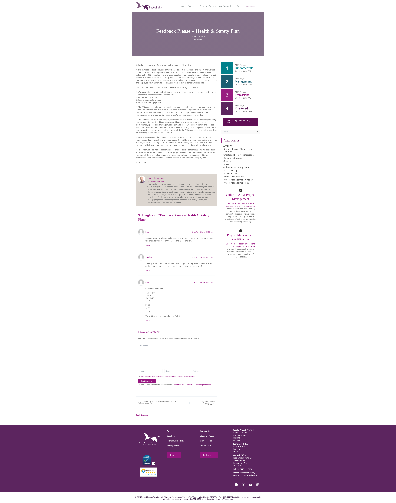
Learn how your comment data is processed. (192, 384)
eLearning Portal (207, 436)
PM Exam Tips (230, 173)
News (226, 164)
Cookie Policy (205, 445)
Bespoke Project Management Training (238, 150)
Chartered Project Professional (238, 154)
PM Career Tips (231, 170)
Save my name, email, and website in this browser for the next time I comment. (168, 377)
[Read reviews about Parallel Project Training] (148, 471)
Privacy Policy (173, 445)
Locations (171, 436)
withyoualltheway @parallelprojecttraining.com (245, 473)
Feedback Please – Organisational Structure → (208, 402)
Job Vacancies (206, 441)
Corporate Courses (232, 158)
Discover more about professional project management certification (240, 245)
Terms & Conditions (175, 441)
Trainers (170, 431)
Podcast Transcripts (233, 176)
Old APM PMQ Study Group (236, 167)
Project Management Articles (238, 179)
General (227, 161)
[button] (195, 6)
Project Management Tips (236, 182)
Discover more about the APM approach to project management (240, 204)
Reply (148, 245)
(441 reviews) (150, 475)
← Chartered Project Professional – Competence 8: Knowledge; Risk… (157, 402)
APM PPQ (227, 146)
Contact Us (205, 431)
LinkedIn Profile (157, 181)
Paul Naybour (198, 39)
